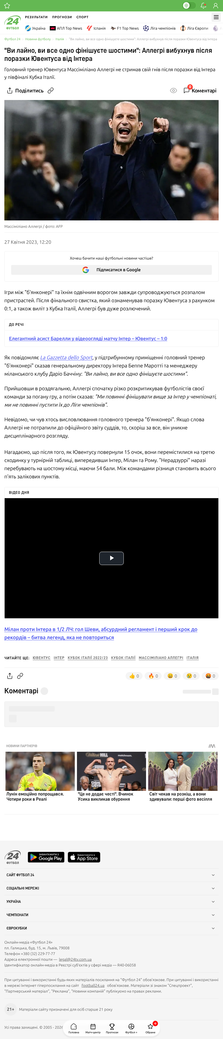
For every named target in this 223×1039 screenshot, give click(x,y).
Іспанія (100, 28)
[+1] (7, 6)
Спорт (82, 17)
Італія (59, 39)
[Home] (12, 28)
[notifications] (203, 6)
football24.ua (93, 985)
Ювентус (42, 658)
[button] (111, 709)
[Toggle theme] (189, 5)
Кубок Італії (123, 658)
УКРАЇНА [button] (14, 902)
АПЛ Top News (69, 28)
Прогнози (62, 17)
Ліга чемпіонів (162, 28)
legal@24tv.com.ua (75, 959)
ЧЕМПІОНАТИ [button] (17, 915)
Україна (38, 28)
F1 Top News (128, 28)
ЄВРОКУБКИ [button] (17, 928)
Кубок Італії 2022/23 (88, 658)
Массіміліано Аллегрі (161, 658)
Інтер (59, 658)
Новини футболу (38, 39)
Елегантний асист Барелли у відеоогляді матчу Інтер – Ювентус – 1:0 (88, 338)
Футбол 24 (12, 39)
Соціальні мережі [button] (23, 888)
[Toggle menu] (216, 17)
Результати (36, 17)
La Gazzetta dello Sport (66, 357)
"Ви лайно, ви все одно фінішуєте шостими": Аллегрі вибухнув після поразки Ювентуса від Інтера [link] (143, 39)
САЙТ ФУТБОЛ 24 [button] (20, 875)
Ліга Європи (197, 28)
